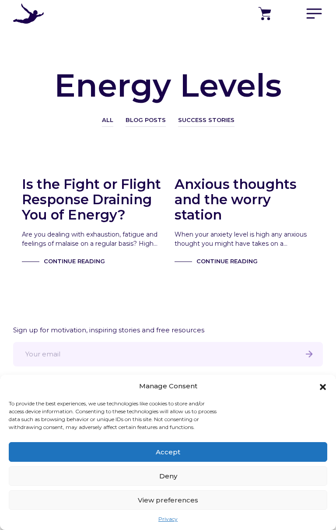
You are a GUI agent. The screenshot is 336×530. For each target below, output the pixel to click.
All (107, 119)
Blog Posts (146, 119)
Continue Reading (74, 261)
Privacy (168, 519)
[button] (322, 386)
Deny (168, 476)
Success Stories (206, 119)
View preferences (168, 500)
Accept (168, 452)
